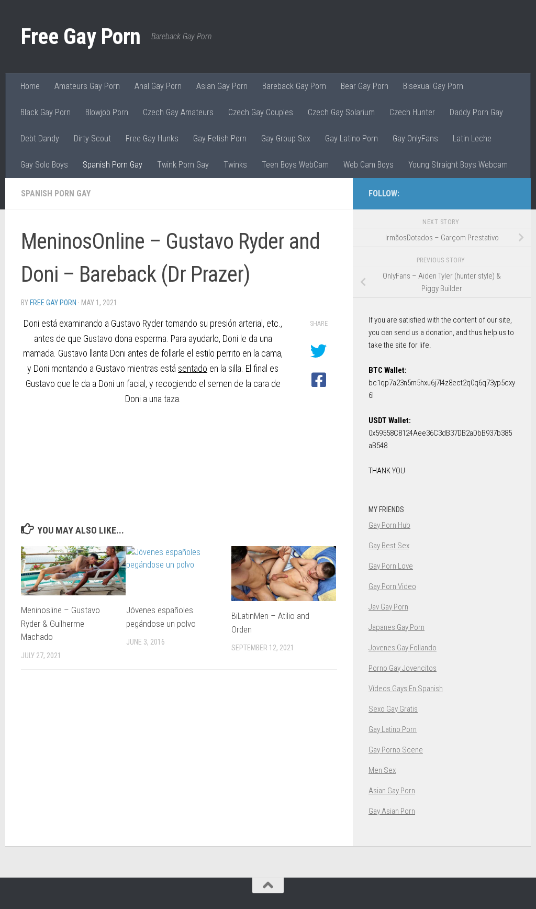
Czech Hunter (412, 112)
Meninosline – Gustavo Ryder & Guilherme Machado (60, 623)
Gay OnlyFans (415, 138)
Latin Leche (472, 138)
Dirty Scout (92, 138)
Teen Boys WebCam (295, 165)
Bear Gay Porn (364, 86)
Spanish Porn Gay (112, 165)
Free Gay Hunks (152, 138)
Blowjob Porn (106, 112)
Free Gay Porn (81, 36)
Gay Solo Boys (44, 165)
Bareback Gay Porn (294, 86)
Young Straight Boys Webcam (458, 165)
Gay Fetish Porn (220, 138)
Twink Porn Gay (183, 165)
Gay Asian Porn (391, 811)
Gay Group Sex (285, 138)
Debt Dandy (39, 138)
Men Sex (382, 770)
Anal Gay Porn (158, 86)
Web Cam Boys (368, 165)
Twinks (235, 165)
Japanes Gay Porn (396, 627)
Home (30, 86)
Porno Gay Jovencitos (402, 668)
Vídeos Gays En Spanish (405, 688)
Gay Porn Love (390, 566)
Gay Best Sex (388, 545)
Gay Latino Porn (351, 138)
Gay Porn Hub (389, 525)
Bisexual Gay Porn (433, 86)
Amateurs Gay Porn (87, 86)
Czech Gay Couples (260, 112)
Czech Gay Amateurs (178, 112)
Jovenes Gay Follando (402, 647)
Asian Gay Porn (222, 86)
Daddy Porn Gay (476, 112)
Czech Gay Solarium (341, 112)
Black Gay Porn (45, 112)
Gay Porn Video (392, 586)
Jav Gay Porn (388, 607)
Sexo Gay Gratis (393, 709)
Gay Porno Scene (395, 750)
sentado (192, 368)
